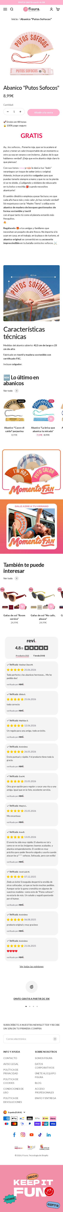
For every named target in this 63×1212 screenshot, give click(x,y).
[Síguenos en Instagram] (23, 1134)
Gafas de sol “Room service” (14, 617)
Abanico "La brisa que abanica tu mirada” (43, 429)
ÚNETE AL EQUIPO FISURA (45, 1075)
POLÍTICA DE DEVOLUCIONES (12, 1100)
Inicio (14, 19)
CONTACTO (10, 1058)
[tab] (22, 656)
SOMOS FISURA (43, 1058)
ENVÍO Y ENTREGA (45, 1098)
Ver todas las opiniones (32, 966)
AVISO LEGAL (10, 1064)
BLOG (38, 1082)
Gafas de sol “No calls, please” (43, 617)
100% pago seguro (16, 125)
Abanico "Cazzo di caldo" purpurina (14, 429)
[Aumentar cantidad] (20, 111)
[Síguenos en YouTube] (31, 1134)
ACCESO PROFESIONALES (44, 1090)
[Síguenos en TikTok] (40, 1134)
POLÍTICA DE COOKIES (10, 1081)
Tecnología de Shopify (38, 1155)
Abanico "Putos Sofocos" (36, 19)
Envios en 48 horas (16, 121)
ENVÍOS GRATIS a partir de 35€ (31, 2)
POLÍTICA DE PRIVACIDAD (10, 1071)
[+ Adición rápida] (51, 419)
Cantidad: (8, 104)
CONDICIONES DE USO (13, 1090)
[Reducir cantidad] (8, 111)
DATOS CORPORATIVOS (44, 1066)
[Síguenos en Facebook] (14, 1134)
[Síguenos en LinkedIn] (48, 1134)
